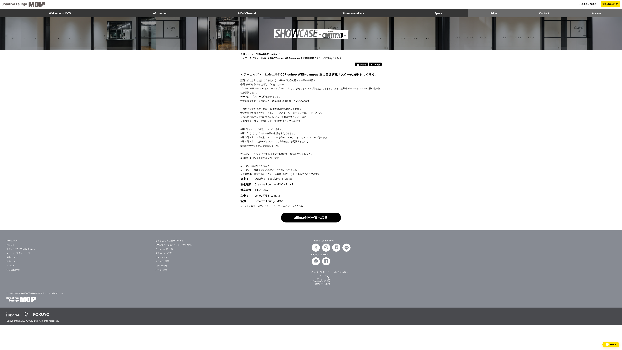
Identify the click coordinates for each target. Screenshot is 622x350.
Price (493, 13)
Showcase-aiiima (353, 13)
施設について (12, 257)
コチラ (261, 166)
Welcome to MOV (60, 13)
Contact (544, 13)
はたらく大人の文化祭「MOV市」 (170, 240)
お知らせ (10, 245)
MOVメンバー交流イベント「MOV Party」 (174, 245)
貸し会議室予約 (610, 4)
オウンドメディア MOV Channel (20, 249)
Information (160, 13)
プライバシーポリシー (165, 253)
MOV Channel (247, 13)
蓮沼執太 (283, 108)
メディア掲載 (161, 269)
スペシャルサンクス (164, 249)
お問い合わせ (161, 265)
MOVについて (12, 240)
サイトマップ (161, 257)
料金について (12, 261)
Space (438, 13)
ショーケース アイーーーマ (18, 253)
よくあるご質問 (162, 261)
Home (245, 54)
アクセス (10, 265)
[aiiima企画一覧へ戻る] (311, 221)
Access (596, 13)
